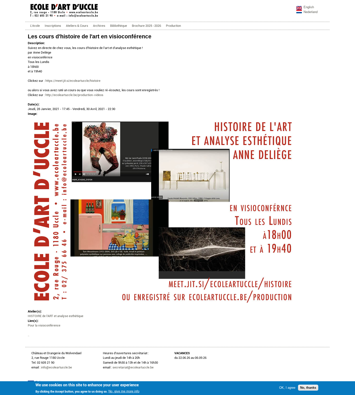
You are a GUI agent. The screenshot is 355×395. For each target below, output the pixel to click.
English (309, 7)
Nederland (311, 12)
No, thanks (308, 387)
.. (28, 335)
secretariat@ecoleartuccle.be (133, 367)
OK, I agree (287, 387)
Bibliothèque (118, 26)
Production (173, 26)
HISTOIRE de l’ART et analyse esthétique (55, 316)
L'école (35, 26)
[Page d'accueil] (64, 17)
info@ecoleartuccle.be (56, 367)
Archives (99, 26)
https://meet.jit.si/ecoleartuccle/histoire (72, 81)
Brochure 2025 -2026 (146, 26)
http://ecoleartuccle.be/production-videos (74, 95)
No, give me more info (123, 391)
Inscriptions (53, 26)
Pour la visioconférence (44, 325)
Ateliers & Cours (77, 26)
